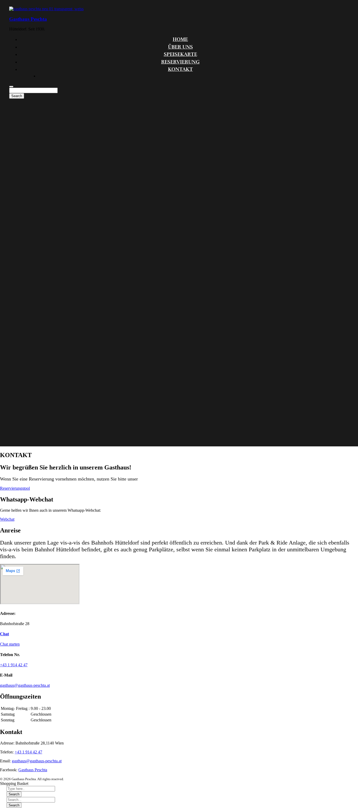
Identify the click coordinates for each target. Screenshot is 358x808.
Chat (4, 634)
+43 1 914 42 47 (28, 752)
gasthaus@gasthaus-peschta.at (37, 761)
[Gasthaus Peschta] (46, 9)
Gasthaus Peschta (28, 19)
